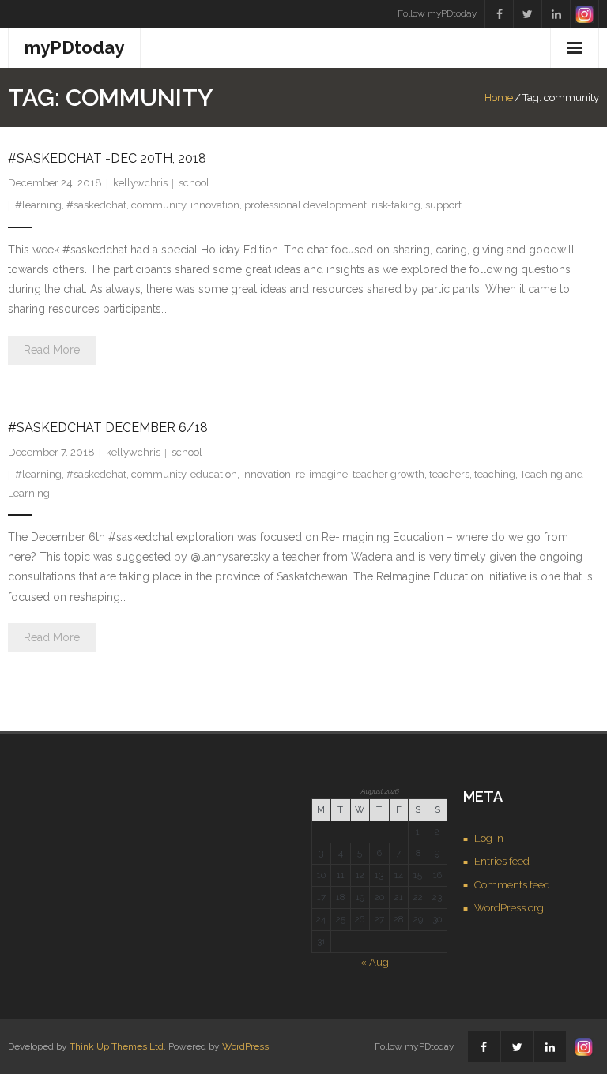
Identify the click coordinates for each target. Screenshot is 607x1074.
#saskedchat (96, 205)
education (213, 474)
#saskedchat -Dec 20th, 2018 (107, 158)
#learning (38, 205)
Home (498, 97)
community (158, 205)
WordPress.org (509, 908)
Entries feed (502, 861)
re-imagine (322, 474)
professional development (305, 205)
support (443, 205)
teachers (449, 474)
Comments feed (512, 885)
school (194, 183)
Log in (488, 838)
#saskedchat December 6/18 (108, 427)
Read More (52, 350)
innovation (214, 205)
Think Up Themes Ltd (117, 1046)
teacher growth (388, 474)
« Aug (374, 962)
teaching (494, 474)
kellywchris (140, 183)
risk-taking (395, 205)
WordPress (245, 1046)
